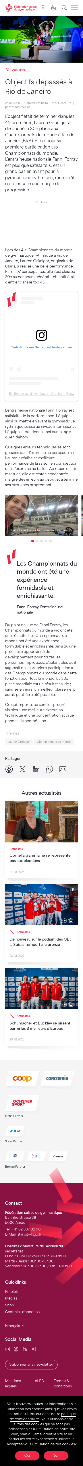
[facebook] (9, 769)
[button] (32, 541)
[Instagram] (7, 1349)
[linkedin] (36, 769)
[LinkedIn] (24, 1349)
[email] (63, 769)
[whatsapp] (50, 769)
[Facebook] (16, 1349)
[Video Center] (33, 1349)
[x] (22, 769)
